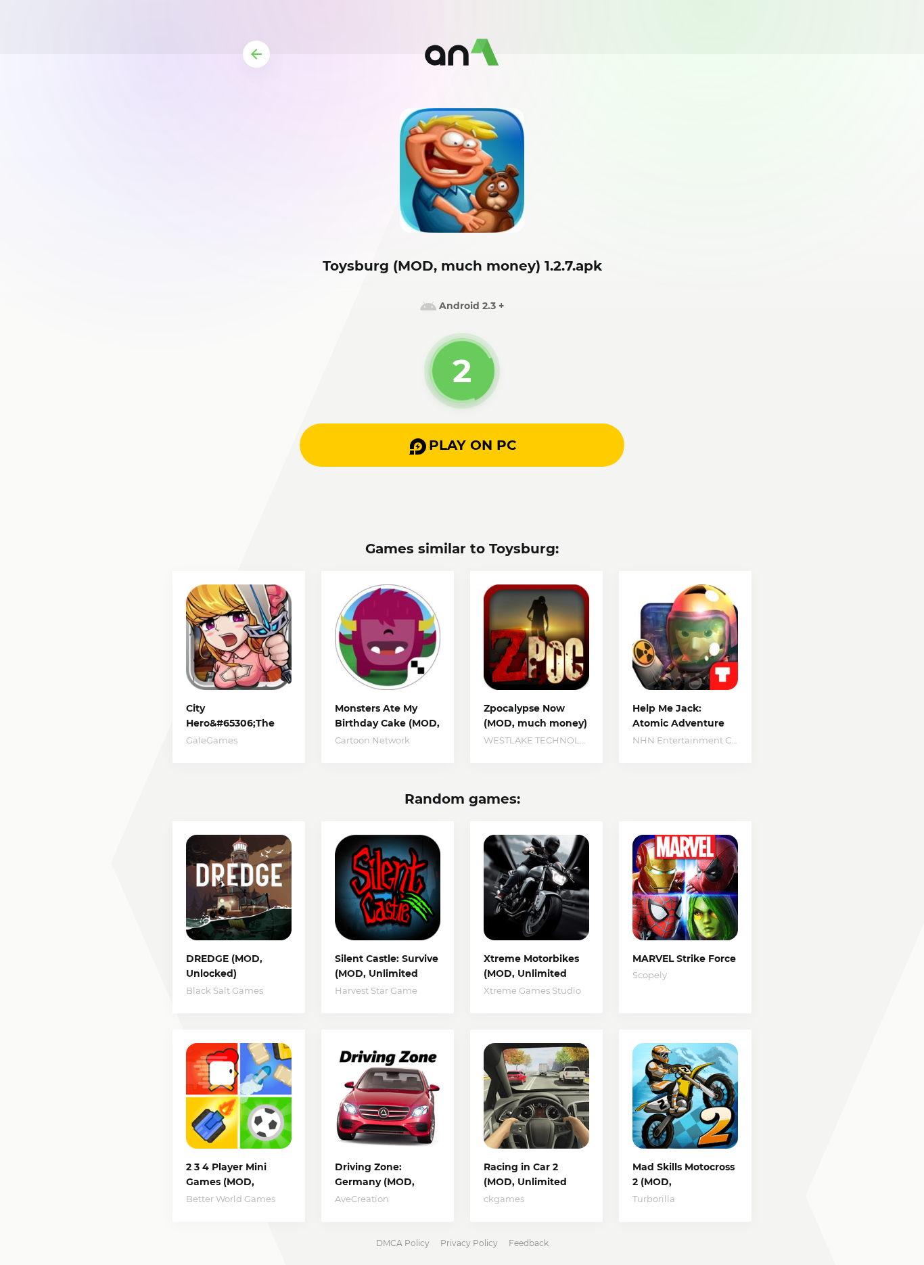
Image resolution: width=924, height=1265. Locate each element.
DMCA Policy (403, 1243)
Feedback (529, 1243)
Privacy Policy (469, 1243)
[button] (462, 445)
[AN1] (462, 54)
